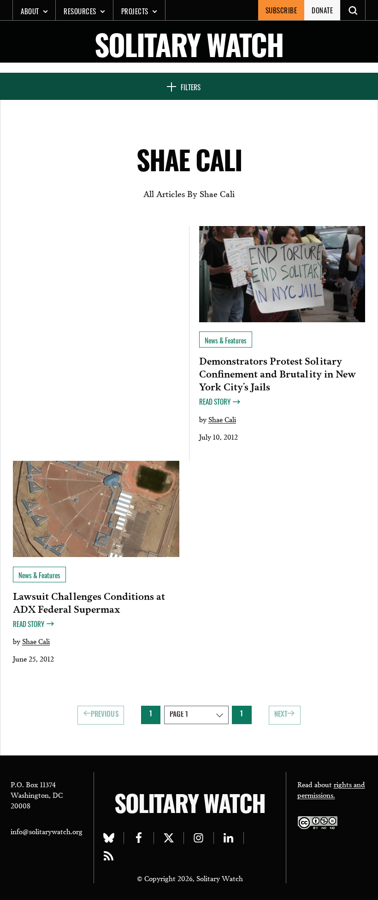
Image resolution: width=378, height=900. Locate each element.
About (30, 11)
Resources (80, 11)
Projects (134, 11)
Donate (322, 10)
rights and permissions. (331, 789)
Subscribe (281, 10)
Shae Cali (222, 418)
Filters (191, 87)
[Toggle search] (353, 10)
